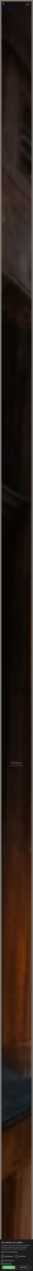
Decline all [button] (24, 1267)
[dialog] (16, 1255)
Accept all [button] (8, 1267)
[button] (16, 1264)
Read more (23, 1249)
